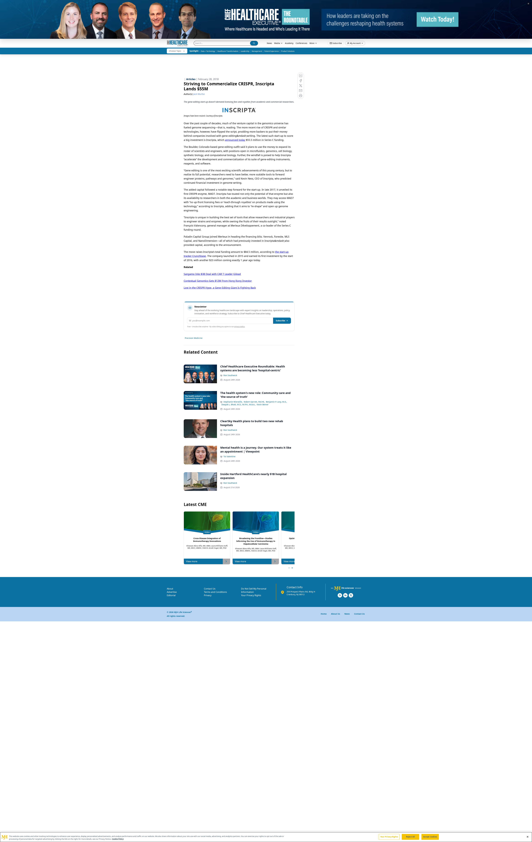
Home (324, 613)
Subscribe (280, 320)
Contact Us (209, 588)
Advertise (172, 592)
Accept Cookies (430, 836)
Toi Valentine (229, 456)
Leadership (245, 51)
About (170, 588)
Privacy (207, 595)
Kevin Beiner (262, 404)
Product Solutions (288, 51)
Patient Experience (271, 51)
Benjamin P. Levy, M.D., (276, 401)
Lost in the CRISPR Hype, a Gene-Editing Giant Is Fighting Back (220, 287)
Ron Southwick (230, 375)
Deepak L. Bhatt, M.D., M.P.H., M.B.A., (238, 404)
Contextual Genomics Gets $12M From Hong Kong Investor (218, 280)
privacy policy (239, 326)
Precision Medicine (193, 338)
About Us (335, 613)
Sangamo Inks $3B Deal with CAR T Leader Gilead (212, 274)
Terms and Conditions (215, 592)
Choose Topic (175, 51)
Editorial (171, 595)
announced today (235, 140)
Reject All (410, 836)
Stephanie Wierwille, (233, 401)
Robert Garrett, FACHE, (254, 401)
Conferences (301, 43)
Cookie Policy (118, 839)
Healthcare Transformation (227, 51)
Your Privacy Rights (251, 595)
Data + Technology (208, 51)
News (269, 43)
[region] (266, 837)
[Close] (528, 837)
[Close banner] (528, 4)
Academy (289, 43)
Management (257, 51)
